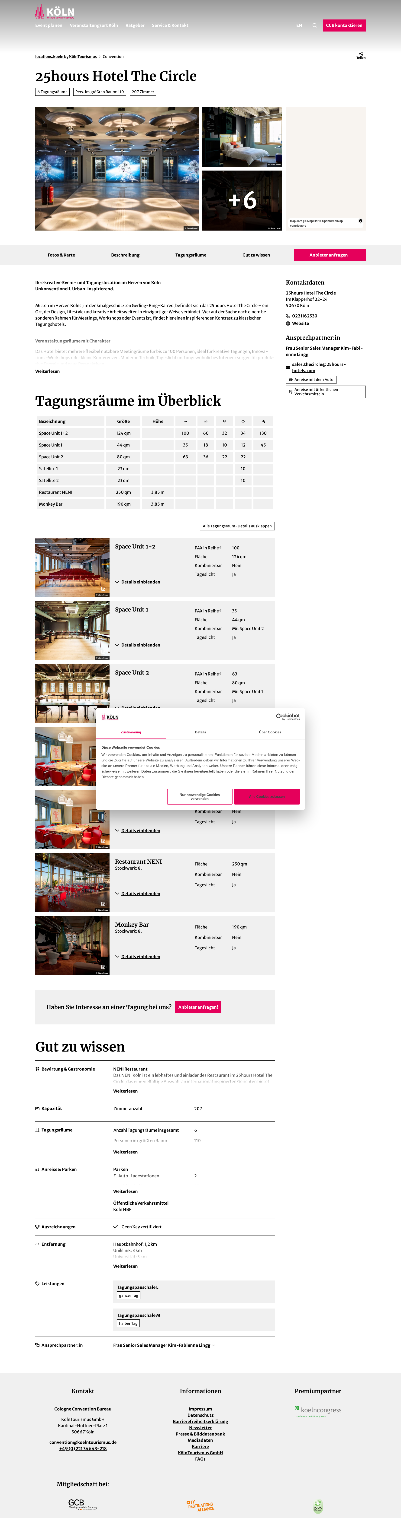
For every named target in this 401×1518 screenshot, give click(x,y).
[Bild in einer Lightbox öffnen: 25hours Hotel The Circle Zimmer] (242, 137)
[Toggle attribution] (360, 221)
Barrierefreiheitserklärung (200, 1421)
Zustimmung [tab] (131, 732)
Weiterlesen (47, 371)
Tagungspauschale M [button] (138, 1315)
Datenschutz (200, 1415)
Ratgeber (135, 25)
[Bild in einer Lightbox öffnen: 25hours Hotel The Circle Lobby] (117, 169)
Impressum (200, 1409)
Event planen (48, 25)
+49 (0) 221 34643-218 (83, 1448)
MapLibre (296, 221)
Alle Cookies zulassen (267, 797)
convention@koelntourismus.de (82, 1442)
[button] (192, 582)
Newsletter (200, 1427)
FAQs (200, 1459)
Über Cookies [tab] (270, 732)
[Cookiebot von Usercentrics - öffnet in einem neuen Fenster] (279, 716)
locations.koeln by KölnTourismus (66, 56)
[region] (326, 169)
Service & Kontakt (170, 25)
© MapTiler (311, 221)
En (299, 25)
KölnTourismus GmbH (200, 1452)
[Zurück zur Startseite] (200, 11)
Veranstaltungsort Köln (94, 25)
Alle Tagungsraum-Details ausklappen (237, 526)
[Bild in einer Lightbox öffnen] (318, 1411)
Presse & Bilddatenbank (200, 1434)
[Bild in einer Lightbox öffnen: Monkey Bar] (242, 201)
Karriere (200, 1446)
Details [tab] (200, 732)
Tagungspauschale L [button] (137, 1287)
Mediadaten (200, 1440)
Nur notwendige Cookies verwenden (200, 797)
